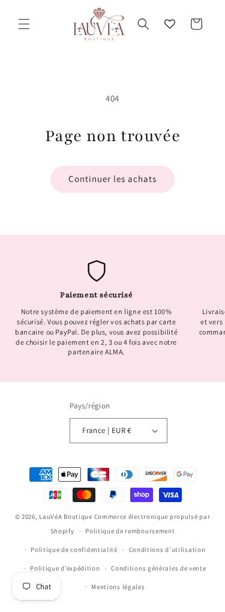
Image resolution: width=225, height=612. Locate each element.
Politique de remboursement (130, 531)
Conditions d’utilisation (167, 549)
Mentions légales (118, 587)
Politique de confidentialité (74, 549)
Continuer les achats (112, 178)
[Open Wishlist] (170, 24)
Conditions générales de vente (158, 568)
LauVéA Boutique (65, 516)
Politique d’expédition (65, 568)
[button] (24, 24)
